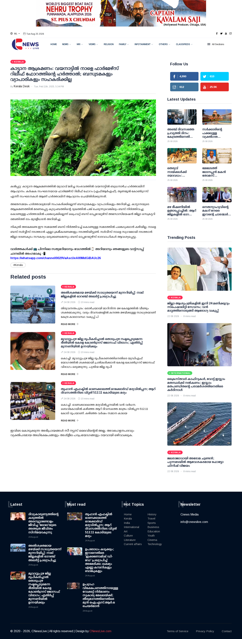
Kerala (128, 518)
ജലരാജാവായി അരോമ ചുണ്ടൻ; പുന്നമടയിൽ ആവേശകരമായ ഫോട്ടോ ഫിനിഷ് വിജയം (195, 462)
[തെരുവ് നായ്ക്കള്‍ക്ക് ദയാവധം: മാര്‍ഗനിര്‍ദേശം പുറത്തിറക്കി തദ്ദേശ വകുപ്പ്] (182, 155)
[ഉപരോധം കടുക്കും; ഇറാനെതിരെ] (74, 554)
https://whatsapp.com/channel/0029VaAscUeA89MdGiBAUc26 (55, 258)
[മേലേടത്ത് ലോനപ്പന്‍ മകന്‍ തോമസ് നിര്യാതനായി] (217, 155)
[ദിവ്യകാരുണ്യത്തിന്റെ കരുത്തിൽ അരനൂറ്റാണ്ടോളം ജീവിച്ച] (18, 519)
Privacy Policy (205, 631)
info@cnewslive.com (194, 521)
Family (122, 44)
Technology (154, 544)
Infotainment (142, 44)
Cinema (152, 539)
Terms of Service (177, 631)
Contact (227, 631)
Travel (151, 518)
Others (163, 44)
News (65, 44)
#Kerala (18, 264)
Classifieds (183, 44)
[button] (15, 33)
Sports (151, 522)
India (127, 522)
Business (153, 527)
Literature (130, 539)
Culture (128, 535)
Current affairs (133, 544)
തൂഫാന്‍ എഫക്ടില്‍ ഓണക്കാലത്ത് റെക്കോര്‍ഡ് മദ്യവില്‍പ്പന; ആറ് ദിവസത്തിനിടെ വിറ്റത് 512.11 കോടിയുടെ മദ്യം (101, 524)
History (152, 514)
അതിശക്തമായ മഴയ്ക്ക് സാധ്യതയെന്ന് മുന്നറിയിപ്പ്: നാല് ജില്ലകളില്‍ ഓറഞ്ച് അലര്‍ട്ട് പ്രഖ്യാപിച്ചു (44, 553)
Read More (68, 324)
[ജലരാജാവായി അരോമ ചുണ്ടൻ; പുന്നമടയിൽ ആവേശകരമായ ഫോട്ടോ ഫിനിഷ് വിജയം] (199, 424)
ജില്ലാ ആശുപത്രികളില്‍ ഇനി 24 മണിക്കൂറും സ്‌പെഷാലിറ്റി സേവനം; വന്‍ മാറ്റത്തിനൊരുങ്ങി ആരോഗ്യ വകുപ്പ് (198, 307)
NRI (78, 44)
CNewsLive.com (100, 631)
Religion (109, 44)
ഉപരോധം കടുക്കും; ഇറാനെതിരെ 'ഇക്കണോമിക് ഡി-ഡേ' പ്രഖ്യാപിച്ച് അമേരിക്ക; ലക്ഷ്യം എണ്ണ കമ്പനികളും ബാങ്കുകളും (99, 560)
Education (153, 531)
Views (92, 44)
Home (53, 44)
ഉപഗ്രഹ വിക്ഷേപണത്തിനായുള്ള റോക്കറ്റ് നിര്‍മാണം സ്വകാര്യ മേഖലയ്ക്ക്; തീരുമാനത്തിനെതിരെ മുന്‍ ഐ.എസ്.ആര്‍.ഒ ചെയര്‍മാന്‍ (100, 595)
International (131, 527)
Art (125, 531)
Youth (151, 535)
